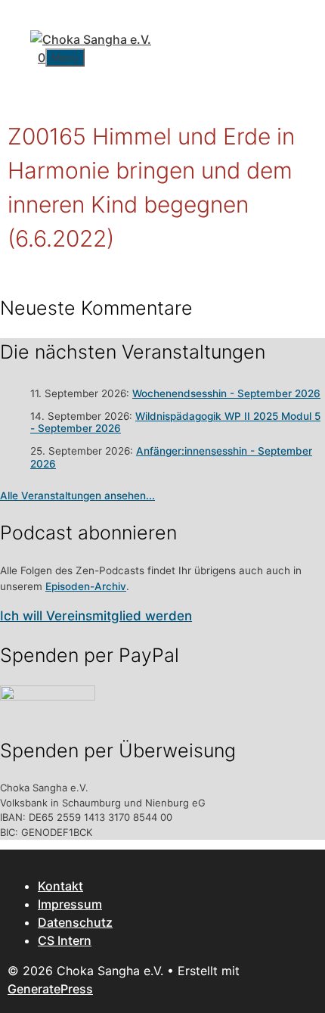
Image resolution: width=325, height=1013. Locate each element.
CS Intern (64, 940)
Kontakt (60, 885)
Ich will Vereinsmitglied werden (96, 615)
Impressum (70, 904)
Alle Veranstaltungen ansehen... (77, 495)
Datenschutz (75, 922)
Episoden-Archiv (85, 586)
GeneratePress (50, 988)
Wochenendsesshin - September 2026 (226, 393)
